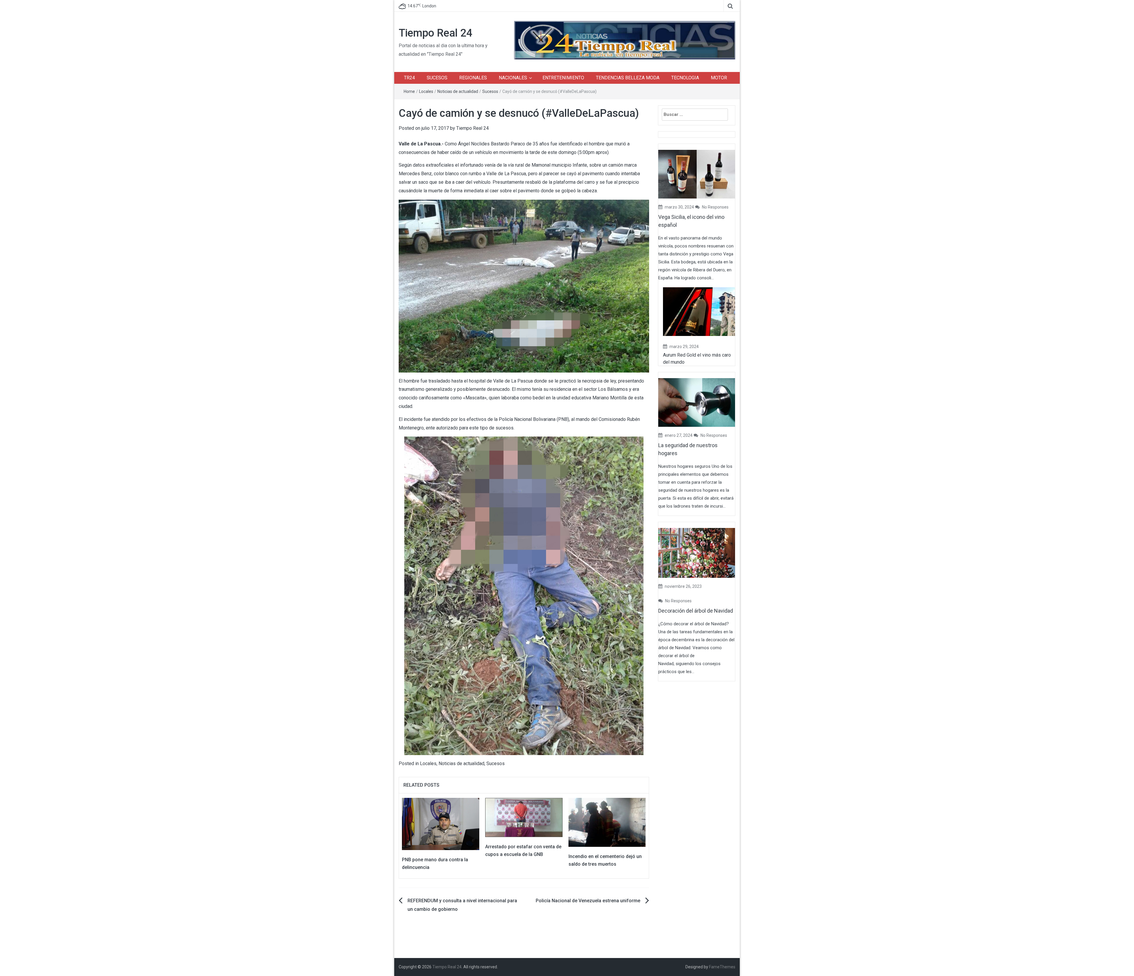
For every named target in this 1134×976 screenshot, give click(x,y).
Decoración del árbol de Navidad (695, 611)
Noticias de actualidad (457, 91)
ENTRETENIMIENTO (563, 78)
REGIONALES (473, 78)
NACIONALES (513, 78)
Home (409, 91)
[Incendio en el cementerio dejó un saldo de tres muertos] (607, 822)
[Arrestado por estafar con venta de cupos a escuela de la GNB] (524, 817)
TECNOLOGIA (685, 78)
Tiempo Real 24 (435, 33)
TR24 (409, 78)
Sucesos (490, 91)
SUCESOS (437, 78)
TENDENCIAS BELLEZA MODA (627, 78)
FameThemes (722, 966)
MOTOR (719, 78)
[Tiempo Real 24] (624, 39)
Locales (426, 91)
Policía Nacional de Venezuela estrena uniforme (588, 900)
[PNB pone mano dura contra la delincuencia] (440, 823)
